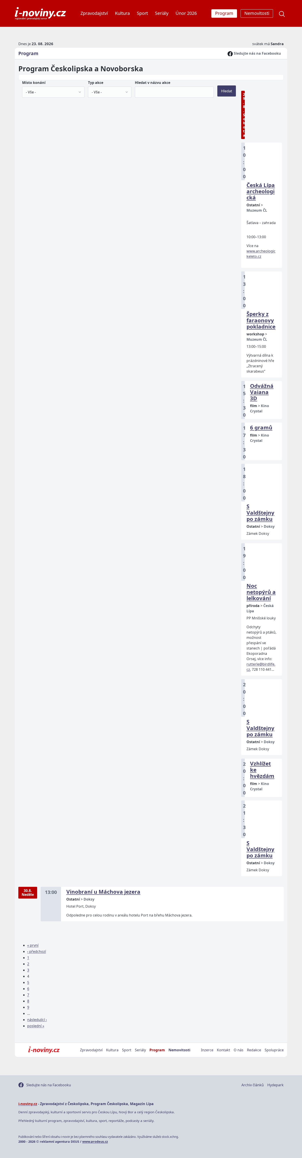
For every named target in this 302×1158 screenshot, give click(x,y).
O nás (238, 1050)
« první (32, 945)
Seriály (161, 13)
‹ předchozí (36, 951)
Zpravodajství (94, 13)
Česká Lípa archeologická (261, 191)
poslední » (35, 1025)
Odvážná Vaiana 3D (261, 392)
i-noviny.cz (27, 1103)
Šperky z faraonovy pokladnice (261, 320)
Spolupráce (274, 1050)
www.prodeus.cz (95, 1141)
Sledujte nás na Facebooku (257, 53)
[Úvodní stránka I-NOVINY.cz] (44, 1050)
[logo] (40, 13)
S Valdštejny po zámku (260, 512)
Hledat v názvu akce (152, 82)
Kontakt (223, 1050)
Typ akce (95, 82)
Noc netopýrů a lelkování (261, 592)
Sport (142, 13)
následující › (37, 1019)
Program (28, 53)
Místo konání (34, 82)
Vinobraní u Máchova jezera (103, 891)
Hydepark (275, 1085)
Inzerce (207, 1050)
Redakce (254, 1050)
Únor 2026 (186, 13)
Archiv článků (252, 1085)
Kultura (122, 13)
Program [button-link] (224, 13)
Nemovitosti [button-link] (256, 13)
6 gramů (261, 427)
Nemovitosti (179, 1050)
